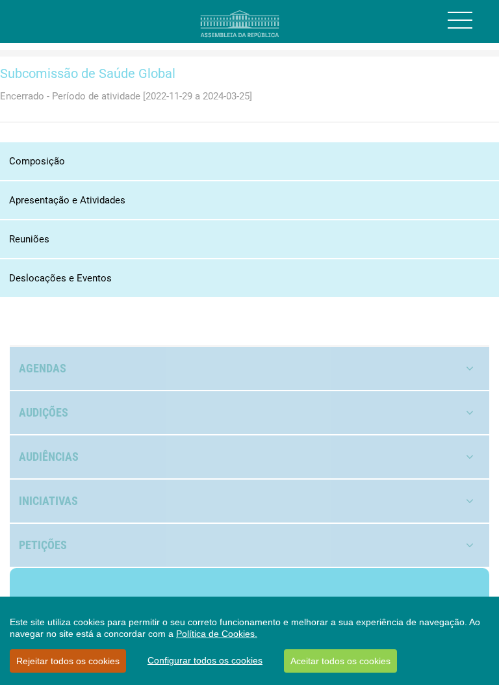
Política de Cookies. (216, 633)
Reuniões (29, 239)
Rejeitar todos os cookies (68, 661)
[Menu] (460, 20)
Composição (37, 161)
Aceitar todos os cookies (340, 661)
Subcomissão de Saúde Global (87, 73)
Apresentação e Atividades (67, 200)
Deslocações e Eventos (60, 278)
